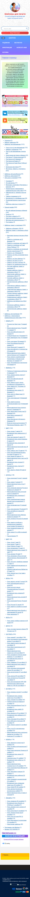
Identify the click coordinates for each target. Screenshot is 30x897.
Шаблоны (12, 38)
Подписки (6, 42)
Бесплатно (18, 42)
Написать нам (22, 47)
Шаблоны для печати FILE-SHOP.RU (17, 878)
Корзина (5, 52)
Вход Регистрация (15, 32)
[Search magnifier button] (27, 28)
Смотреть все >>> (9, 833)
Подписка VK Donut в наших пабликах (14, 839)
